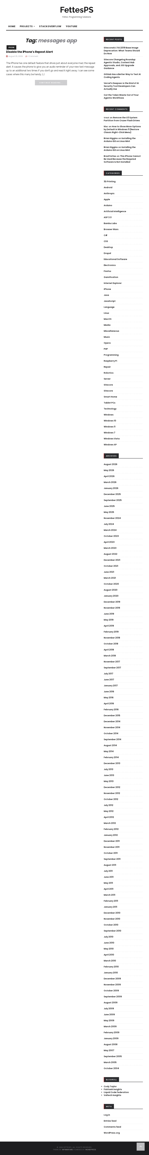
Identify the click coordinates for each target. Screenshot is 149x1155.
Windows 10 (110, 420)
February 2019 (111, 631)
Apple (107, 199)
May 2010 (109, 948)
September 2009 (113, 996)
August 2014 (110, 745)
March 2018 (110, 655)
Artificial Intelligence (115, 211)
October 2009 (111, 990)
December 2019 (112, 601)
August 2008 (110, 1044)
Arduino (108, 205)
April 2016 (109, 703)
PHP (106, 348)
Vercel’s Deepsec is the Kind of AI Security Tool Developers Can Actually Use (121, 86)
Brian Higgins (111, 138)
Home (11, 26)
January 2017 (111, 685)
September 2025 (113, 500)
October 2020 (111, 583)
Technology (110, 408)
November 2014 (112, 727)
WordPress (90, 1149)
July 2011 (108, 871)
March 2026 (110, 482)
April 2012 (109, 817)
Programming (111, 354)
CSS (106, 241)
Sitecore (108, 384)
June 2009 (109, 1014)
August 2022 (110, 554)
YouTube (71, 26)
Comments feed (112, 1126)
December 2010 (112, 912)
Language (109, 307)
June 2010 (109, 942)
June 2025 (109, 506)
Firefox (107, 271)
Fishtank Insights (113, 1089)
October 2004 (111, 1068)
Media (107, 325)
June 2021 (109, 571)
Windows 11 (109, 426)
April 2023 (109, 542)
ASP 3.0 (108, 217)
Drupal (107, 253)
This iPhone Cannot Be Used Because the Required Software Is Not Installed (122, 159)
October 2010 (111, 924)
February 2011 (111, 900)
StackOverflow (50, 26)
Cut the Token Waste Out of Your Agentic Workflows (121, 96)
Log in (107, 1114)
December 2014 (112, 721)
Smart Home (110, 396)
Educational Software (115, 259)
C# (105, 235)
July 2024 (109, 524)
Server (107, 378)
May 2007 (109, 1050)
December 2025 (112, 494)
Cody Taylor (110, 1086)
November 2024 (112, 518)
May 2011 (108, 882)
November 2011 (111, 847)
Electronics (110, 265)
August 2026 (110, 464)
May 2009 (109, 1020)
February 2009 (111, 1032)
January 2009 (111, 1038)
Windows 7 (109, 432)
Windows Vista (112, 438)
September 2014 (112, 739)
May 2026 (109, 470)
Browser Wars (111, 229)
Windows (108, 414)
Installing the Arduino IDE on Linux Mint (120, 140)
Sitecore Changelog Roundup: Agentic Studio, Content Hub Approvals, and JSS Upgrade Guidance (120, 64)
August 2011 (110, 865)
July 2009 (109, 1008)
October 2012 (111, 799)
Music (107, 337)
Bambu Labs (110, 223)
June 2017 (109, 679)
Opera (107, 342)
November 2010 (112, 918)
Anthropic (109, 193)
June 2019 (109, 613)
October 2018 (111, 643)
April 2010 (109, 954)
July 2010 (108, 936)
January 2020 (111, 595)
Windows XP (110, 444)
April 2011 (108, 888)
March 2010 (110, 960)
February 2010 (111, 966)
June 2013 (109, 775)
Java (106, 295)
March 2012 (110, 823)
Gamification (111, 277)
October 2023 (111, 536)
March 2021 (110, 577)
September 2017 (112, 667)
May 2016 (108, 697)
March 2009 (110, 1026)
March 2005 (110, 1062)
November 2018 (112, 637)
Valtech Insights (112, 1095)
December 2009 (112, 978)
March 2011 (109, 894)
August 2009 (110, 1002)
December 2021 (112, 560)
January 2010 (111, 972)
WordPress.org (112, 1132)
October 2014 (111, 733)
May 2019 (108, 619)
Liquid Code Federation (116, 1092)
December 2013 (112, 763)
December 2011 (112, 841)
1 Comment (33, 56)
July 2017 (108, 673)
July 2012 (108, 805)
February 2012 (111, 829)
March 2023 (110, 548)
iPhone (11, 47)
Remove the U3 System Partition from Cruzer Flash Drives (122, 119)
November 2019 (112, 607)
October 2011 (111, 853)
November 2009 (112, 984)
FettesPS (76, 9)
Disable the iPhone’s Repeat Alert (29, 52)
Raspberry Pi (110, 360)
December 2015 (112, 715)
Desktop (108, 247)
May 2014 (109, 751)
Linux (106, 313)
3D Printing (110, 181)
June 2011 (108, 877)
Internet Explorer (113, 283)
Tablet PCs (109, 402)
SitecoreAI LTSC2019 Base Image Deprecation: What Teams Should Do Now (122, 50)
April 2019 (109, 625)
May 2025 (109, 512)
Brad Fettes (110, 156)
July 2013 (108, 769)
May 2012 (108, 811)
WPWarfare (67, 1149)
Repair (107, 366)
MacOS (107, 319)
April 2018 (109, 649)
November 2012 (112, 793)
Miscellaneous (111, 331)
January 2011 (110, 906)
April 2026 (109, 476)
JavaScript (110, 301)
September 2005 (113, 1056)
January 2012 (111, 835)
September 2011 (112, 859)
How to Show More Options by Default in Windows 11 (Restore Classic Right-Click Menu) (122, 129)
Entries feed (110, 1120)
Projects (26, 26)
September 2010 (112, 930)
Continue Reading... (51, 83)
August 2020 (110, 589)
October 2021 (111, 566)
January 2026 (111, 488)
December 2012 (112, 787)
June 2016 (109, 691)
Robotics (108, 372)
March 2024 (110, 530)
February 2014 (111, 757)
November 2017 (112, 661)
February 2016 (111, 709)
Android (108, 187)
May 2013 (108, 781)
